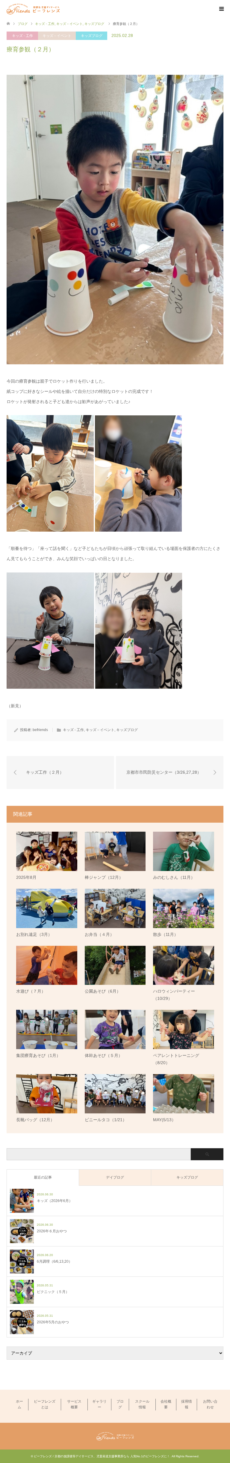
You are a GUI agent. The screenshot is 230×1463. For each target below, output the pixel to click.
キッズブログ (91, 36)
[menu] (221, 9)
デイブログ (115, 1177)
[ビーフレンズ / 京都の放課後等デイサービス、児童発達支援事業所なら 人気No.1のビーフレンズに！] (33, 8)
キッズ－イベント (57, 36)
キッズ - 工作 (22, 36)
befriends (40, 730)
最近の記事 (43, 1177)
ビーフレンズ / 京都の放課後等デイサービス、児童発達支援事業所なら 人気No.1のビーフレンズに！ (102, 1456)
